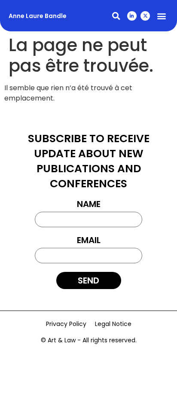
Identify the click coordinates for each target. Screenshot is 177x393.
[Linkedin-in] (132, 16)
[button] (116, 16)
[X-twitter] (145, 16)
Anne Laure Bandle (38, 16)
